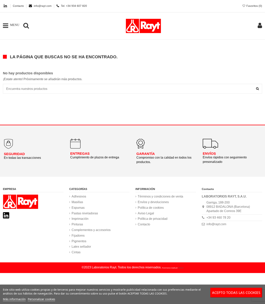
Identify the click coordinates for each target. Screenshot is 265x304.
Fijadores (78, 235)
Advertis (181, 268)
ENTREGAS (80, 153)
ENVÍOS (209, 153)
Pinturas (77, 224)
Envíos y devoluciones (153, 202)
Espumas (78, 207)
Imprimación (80, 218)
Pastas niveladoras (85, 213)
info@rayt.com (43, 5)
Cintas (76, 252)
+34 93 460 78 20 (218, 217)
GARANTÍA (145, 154)
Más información (14, 299)
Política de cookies (151, 207)
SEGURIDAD (14, 154)
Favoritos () (254, 5)
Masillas (77, 202)
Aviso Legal (146, 213)
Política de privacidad (152, 218)
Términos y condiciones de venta (160, 196)
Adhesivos (79, 196)
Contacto (19, 5)
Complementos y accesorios (91, 230)
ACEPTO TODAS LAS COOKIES (236, 292)
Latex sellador (81, 246)
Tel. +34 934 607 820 (74, 5)
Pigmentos (79, 241)
